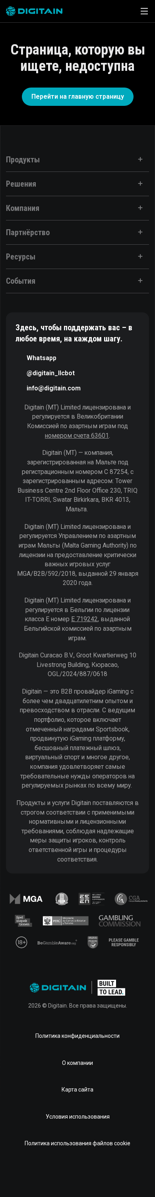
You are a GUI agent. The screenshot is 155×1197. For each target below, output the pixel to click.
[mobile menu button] (144, 11)
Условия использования (78, 1116)
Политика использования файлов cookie (77, 1143)
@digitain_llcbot (51, 373)
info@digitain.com (54, 388)
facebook (26, 1174)
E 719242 (84, 619)
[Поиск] (122, 11)
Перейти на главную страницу (77, 96)
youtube (102, 1174)
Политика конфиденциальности (77, 1036)
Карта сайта (77, 1089)
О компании (77, 1063)
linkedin (52, 1174)
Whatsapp (41, 358)
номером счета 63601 (77, 435)
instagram (128, 1174)
